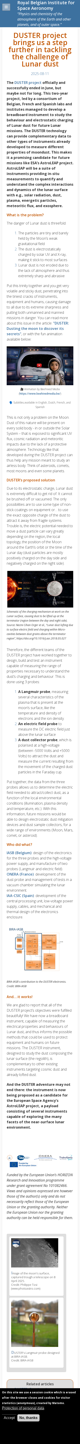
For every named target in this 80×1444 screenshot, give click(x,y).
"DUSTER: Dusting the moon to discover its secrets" (38, 328)
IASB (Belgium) (19, 852)
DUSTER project (28, 82)
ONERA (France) (20, 874)
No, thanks (28, 1418)
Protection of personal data (23, 1408)
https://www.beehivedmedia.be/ (40, 393)
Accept (9, 1418)
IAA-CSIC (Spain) (20, 895)
